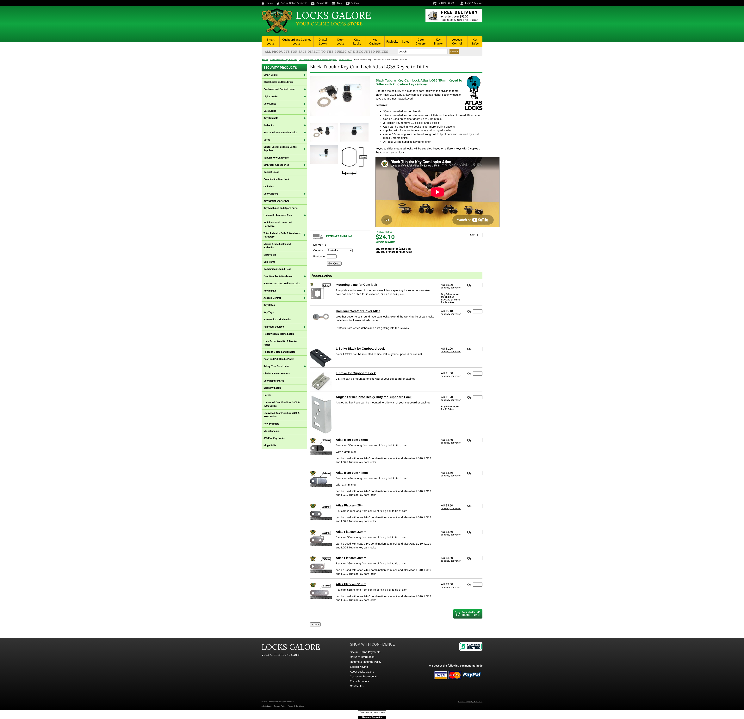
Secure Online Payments (294, 3)
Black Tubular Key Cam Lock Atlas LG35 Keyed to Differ (380, 59)
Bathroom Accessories (276, 164)
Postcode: (319, 256)
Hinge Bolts (270, 445)
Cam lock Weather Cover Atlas (358, 311)
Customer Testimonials (364, 676)
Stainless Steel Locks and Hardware (278, 224)
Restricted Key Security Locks (280, 132)
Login (468, 3)
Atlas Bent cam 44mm (352, 472)
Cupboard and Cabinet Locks (296, 41)
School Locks (345, 59)
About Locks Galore (362, 671)
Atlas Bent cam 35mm (352, 439)
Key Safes (475, 41)
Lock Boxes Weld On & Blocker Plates (281, 343)
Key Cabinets (375, 41)
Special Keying (359, 666)
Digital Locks (323, 41)
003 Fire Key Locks (274, 438)
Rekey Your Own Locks (276, 366)
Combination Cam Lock (276, 179)
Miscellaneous (272, 431)
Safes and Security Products (283, 59)
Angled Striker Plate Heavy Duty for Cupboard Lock (374, 397)
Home (269, 3)
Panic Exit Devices (274, 326)
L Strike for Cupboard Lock (356, 373)
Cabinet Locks (271, 172)
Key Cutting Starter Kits (276, 200)
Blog (339, 3)
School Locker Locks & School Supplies (318, 59)
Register (478, 3)
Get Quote (334, 263)
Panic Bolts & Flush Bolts (277, 319)
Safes (405, 41)
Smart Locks (271, 41)
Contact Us (322, 3)
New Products (271, 423)
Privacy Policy (280, 706)
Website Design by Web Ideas (470, 702)
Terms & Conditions (296, 706)
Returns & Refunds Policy (365, 661)
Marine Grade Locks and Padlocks (277, 246)
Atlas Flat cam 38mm (351, 557)
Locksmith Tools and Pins (278, 215)
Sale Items (269, 261)
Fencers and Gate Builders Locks (282, 283)
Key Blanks (438, 41)
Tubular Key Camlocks (276, 157)
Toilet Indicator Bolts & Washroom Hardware (282, 235)
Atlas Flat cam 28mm (351, 505)
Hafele (267, 395)
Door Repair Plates (274, 380)
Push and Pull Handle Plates (279, 359)
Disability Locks (272, 387)
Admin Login (266, 706)
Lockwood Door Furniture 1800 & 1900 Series (282, 404)
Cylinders (269, 186)
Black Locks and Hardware (278, 82)
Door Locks (340, 41)
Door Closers (421, 41)
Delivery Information (362, 656)
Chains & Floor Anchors (277, 373)
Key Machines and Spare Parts (281, 208)
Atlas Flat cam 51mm (351, 584)
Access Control (457, 41)
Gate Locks (357, 41)
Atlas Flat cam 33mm (351, 531)
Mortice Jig (270, 254)
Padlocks (392, 41)
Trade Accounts (359, 681)
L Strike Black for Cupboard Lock (360, 348)
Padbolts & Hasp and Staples (279, 351)
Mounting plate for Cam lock (356, 284)
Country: (318, 250)
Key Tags (269, 312)
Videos (355, 3)
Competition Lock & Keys (277, 269)
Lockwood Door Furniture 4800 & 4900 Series (282, 415)
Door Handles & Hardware (278, 276)
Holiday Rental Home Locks (279, 333)
